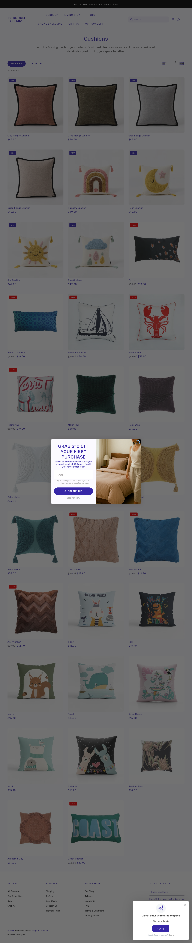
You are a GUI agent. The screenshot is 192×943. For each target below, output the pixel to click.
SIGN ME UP (73, 491)
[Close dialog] (138, 442)
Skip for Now (73, 497)
